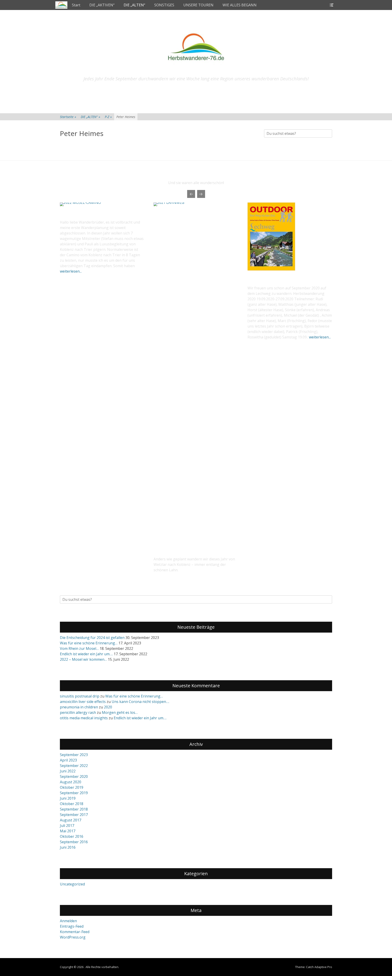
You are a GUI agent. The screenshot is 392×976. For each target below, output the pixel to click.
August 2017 (70, 820)
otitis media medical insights (84, 717)
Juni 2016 (68, 847)
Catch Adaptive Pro (319, 967)
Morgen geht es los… (120, 712)
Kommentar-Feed (74, 931)
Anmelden (68, 920)
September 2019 (74, 792)
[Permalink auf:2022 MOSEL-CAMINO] (102, 204)
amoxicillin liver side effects (83, 701)
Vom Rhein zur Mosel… (79, 648)
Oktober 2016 (71, 836)
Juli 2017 (67, 825)
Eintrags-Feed (71, 926)
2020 (108, 707)
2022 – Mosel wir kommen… (83, 659)
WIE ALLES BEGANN (240, 4)
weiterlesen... (71, 271)
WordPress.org (73, 937)
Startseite (68, 117)
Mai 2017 (67, 830)
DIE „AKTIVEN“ (102, 4)
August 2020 (70, 781)
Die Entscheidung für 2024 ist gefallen (92, 637)
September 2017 (74, 814)
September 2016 (74, 841)
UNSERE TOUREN (198, 4)
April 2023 (68, 760)
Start (76, 4)
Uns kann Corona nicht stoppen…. (140, 701)
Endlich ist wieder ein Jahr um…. (86, 653)
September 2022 (74, 765)
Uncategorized (72, 884)
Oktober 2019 (71, 787)
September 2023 (74, 754)
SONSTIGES (164, 4)
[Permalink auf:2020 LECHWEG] (271, 269)
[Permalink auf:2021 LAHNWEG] (196, 372)
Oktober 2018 (71, 803)
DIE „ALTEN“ (134, 4)
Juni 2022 (68, 771)
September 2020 (74, 776)
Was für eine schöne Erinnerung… (89, 643)
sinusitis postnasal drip (79, 696)
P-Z (108, 117)
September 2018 (74, 809)
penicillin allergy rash (78, 712)
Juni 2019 (68, 798)
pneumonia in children (79, 707)
